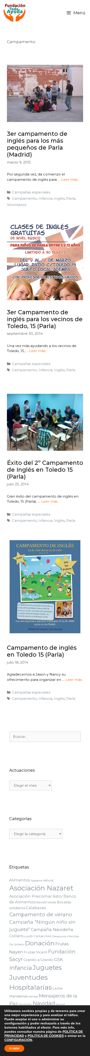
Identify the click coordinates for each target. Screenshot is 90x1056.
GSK (58, 959)
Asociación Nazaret (41, 888)
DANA (47, 936)
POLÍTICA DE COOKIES (46, 1036)
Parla (70, 198)
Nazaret (60, 1004)
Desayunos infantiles (65, 936)
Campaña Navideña (52, 929)
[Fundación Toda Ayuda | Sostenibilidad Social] (15, 13)
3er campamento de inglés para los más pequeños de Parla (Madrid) (37, 144)
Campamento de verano (40, 914)
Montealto (25, 1004)
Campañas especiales (31, 192)
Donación (40, 943)
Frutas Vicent (35, 952)
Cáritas (38, 936)
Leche (58, 988)
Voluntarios (16, 204)
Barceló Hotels (46, 902)
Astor (58, 896)
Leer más (69, 179)
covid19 (28, 936)
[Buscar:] (45, 737)
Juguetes (47, 967)
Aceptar (14, 1048)
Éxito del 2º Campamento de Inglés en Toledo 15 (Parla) (45, 469)
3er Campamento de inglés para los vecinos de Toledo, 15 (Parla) (45, 319)
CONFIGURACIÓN (18, 1040)
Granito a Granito (38, 960)
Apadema (36, 880)
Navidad (44, 1003)
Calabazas (36, 907)
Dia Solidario (16, 944)
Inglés (59, 198)
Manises (33, 996)
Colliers (16, 936)
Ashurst (48, 880)
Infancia (45, 198)
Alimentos (19, 880)
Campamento (24, 198)
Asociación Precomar (30, 896)
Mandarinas (18, 996)
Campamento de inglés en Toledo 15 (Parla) (42, 651)
